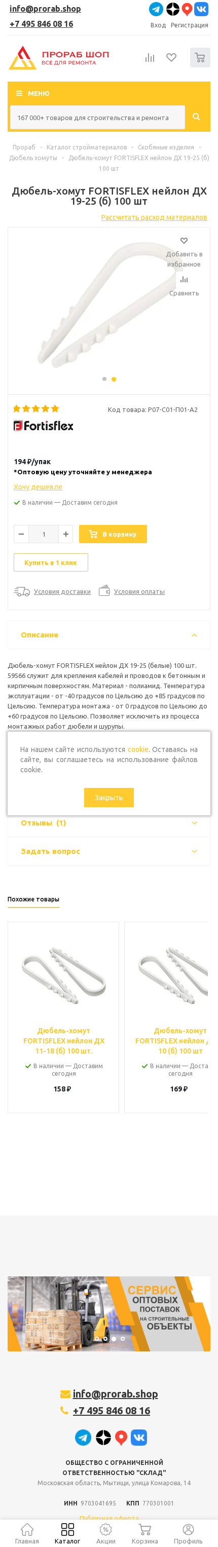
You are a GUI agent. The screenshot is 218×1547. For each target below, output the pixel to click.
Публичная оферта (109, 1518)
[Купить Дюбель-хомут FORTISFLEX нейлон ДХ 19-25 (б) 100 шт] (109, 306)
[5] (55, 409)
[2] (26, 409)
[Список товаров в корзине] (201, 65)
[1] (17, 409)
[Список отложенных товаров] (172, 61)
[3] (36, 409)
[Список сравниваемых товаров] (150, 62)
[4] (46, 409)
